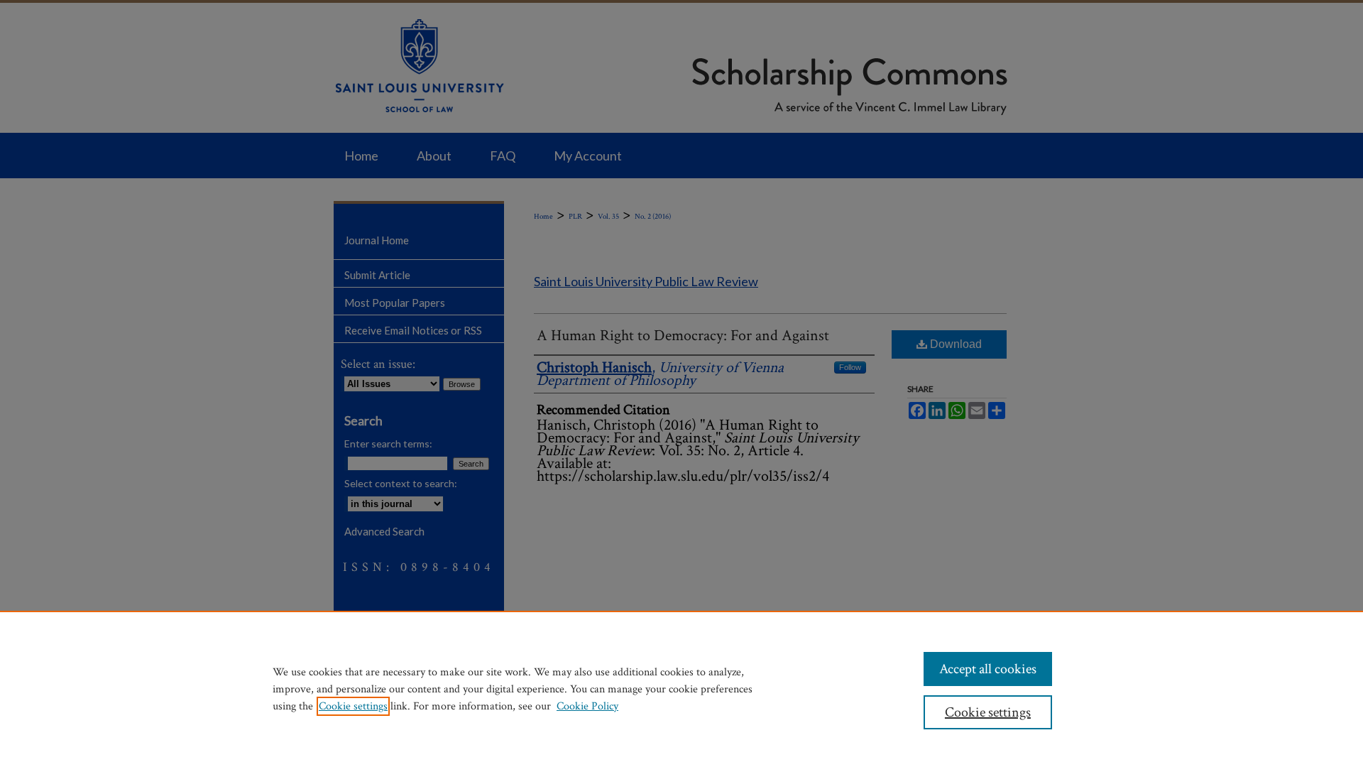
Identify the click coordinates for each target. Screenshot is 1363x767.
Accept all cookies (987, 669)
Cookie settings (353, 706)
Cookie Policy (587, 706)
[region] (681, 689)
